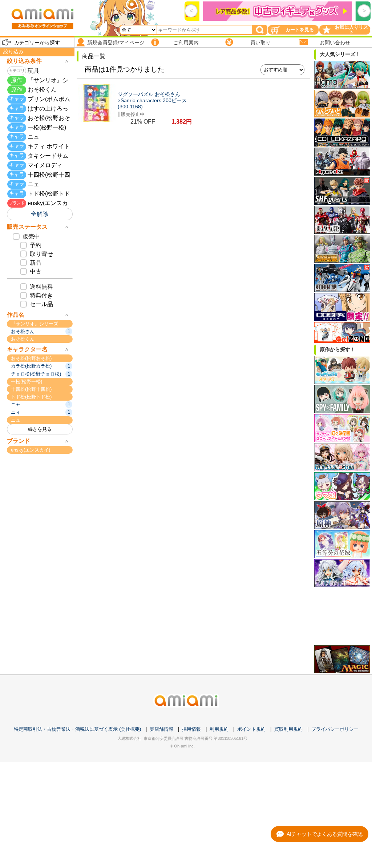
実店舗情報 (161, 729)
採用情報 (191, 729)
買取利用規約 (288, 729)
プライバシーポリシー (335, 729)
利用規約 (219, 729)
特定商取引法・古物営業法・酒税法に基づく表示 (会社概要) (77, 729)
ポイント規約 (251, 729)
